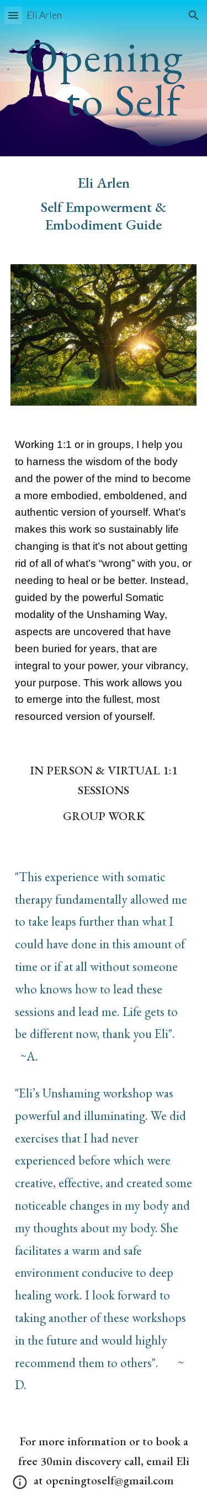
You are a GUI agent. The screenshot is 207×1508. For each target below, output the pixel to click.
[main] (103, 78)
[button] (13, 15)
